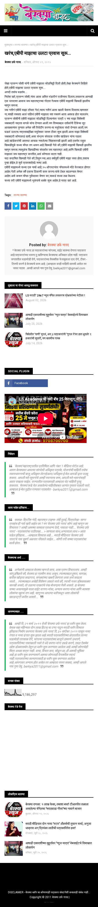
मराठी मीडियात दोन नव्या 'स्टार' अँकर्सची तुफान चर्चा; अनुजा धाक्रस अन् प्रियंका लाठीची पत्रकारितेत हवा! (58, 826)
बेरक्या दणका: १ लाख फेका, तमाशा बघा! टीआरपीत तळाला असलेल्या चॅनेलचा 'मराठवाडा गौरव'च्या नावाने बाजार (57, 806)
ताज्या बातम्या (21, 44)
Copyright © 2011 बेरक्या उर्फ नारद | (50, 897)
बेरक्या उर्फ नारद (13, 62)
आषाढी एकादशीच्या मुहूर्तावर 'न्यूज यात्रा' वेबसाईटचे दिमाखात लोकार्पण (57, 317)
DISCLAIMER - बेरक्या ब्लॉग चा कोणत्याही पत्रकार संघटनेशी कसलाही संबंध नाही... (49, 892)
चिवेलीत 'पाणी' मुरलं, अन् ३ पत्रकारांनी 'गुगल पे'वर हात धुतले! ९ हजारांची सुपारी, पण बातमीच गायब (58, 336)
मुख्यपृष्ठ (8, 44)
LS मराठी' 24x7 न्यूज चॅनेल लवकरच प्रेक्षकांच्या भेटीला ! (55, 295)
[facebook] (26, 383)
